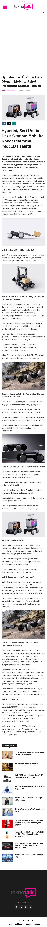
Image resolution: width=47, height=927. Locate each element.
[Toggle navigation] (5, 7)
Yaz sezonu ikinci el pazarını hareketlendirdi (26, 765)
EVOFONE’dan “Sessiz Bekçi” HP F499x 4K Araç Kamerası (29, 776)
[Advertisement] (23, 44)
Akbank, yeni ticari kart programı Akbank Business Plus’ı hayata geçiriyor (29, 823)
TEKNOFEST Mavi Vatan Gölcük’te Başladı (29, 856)
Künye (11, 924)
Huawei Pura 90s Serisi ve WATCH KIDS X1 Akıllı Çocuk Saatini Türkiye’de (29, 834)
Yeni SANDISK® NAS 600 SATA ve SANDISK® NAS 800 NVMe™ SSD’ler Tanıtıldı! (29, 845)
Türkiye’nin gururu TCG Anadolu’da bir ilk (30, 810)
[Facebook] (16, 907)
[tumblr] (30, 907)
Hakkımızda (19, 924)
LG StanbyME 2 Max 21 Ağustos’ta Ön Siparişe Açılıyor (29, 753)
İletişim (29, 924)
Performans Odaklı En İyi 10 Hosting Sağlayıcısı (30, 788)
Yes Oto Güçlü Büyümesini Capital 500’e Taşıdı (29, 799)
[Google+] (26, 907)
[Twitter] (21, 907)
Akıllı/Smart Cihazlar (9, 90)
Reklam (37, 924)
